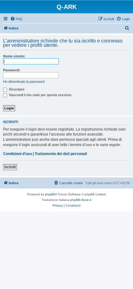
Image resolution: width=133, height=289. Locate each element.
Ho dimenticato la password (24, 81)
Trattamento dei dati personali (61, 154)
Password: (11, 70)
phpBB (50, 194)
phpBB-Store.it (80, 200)
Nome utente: (14, 56)
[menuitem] (16, 19)
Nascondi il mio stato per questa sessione (39, 95)
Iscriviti (10, 167)
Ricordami (16, 89)
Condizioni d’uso (17, 154)
